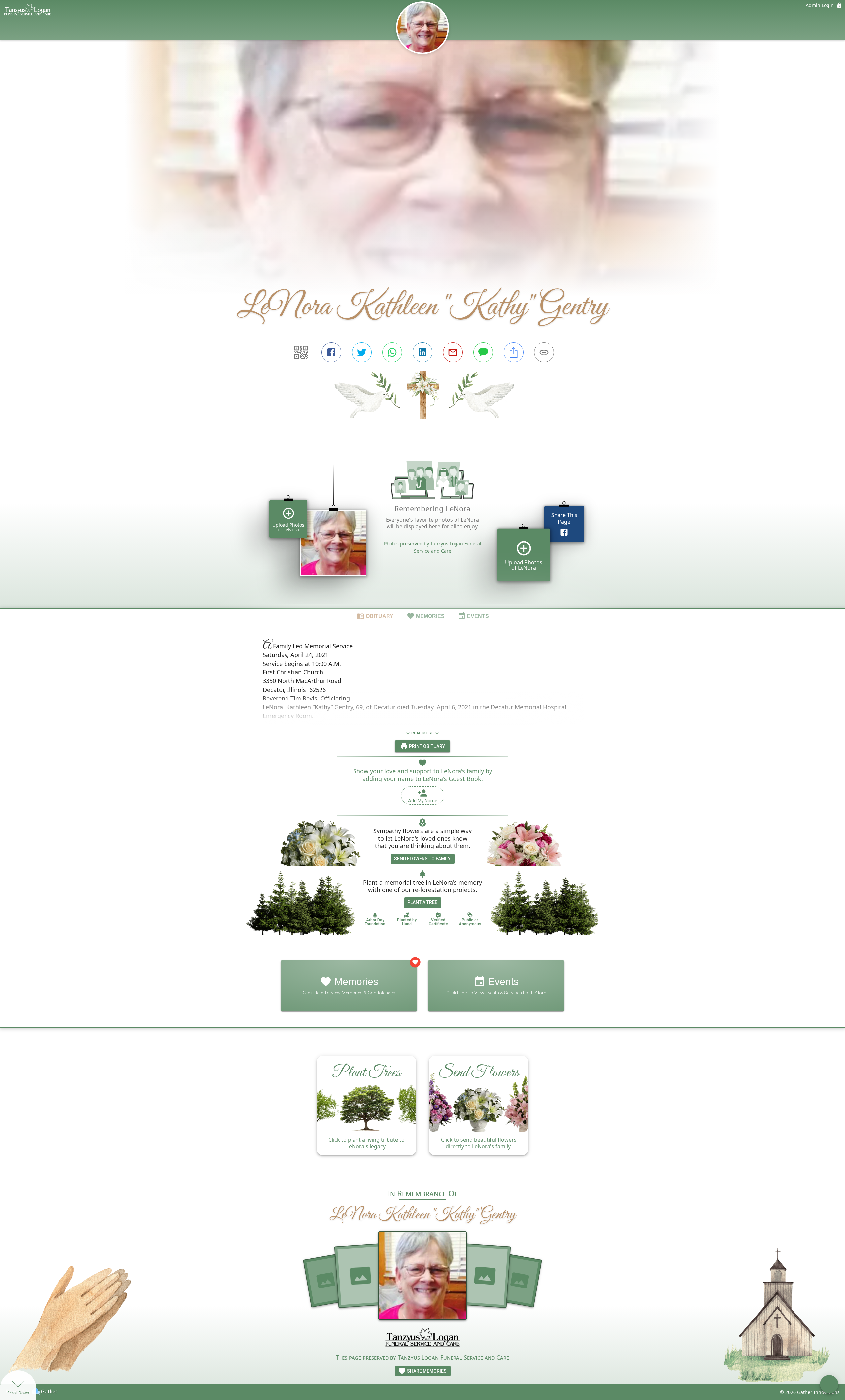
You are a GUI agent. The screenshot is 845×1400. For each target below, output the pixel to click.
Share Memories (426, 1371)
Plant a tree (422, 902)
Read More (422, 733)
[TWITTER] (362, 352)
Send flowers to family (422, 858)
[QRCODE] (301, 352)
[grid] (422, 525)
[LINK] (544, 352)
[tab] (375, 615)
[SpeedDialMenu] (829, 1384)
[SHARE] (514, 352)
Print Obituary (426, 746)
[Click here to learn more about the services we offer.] (422, 1339)
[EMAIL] (453, 352)
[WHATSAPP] (392, 352)
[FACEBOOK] (331, 352)
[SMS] (483, 352)
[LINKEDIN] (422, 352)
